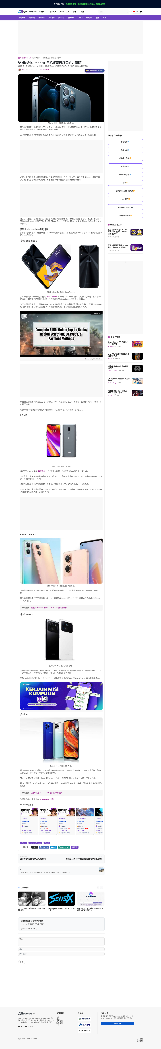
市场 (58, 1017)
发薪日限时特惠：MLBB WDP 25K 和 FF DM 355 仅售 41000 (117, 232)
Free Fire (111, 346)
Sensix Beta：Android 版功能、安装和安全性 (61, 909)
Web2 (47, 843)
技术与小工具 (64, 12)
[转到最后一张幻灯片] (98, 887)
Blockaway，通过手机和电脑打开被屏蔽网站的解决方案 (90, 909)
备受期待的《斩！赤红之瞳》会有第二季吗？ (117, 391)
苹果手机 (41, 471)
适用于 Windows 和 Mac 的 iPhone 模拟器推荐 (48, 608)
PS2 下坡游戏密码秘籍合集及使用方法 (118, 355)
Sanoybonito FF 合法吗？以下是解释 (118, 343)
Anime (110, 395)
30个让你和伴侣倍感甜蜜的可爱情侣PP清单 (31, 909)
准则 (141, 1039)
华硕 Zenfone (51, 297)
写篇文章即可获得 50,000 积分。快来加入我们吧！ (118, 246)
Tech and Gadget (35, 843)
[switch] (141, 11)
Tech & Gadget (44, 69)
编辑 (58, 1019)
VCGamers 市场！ (47, 799)
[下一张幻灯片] (101, 887)
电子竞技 (53, 12)
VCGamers (32, 1039)
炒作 (74, 12)
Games (110, 358)
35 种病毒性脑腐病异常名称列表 (119, 379)
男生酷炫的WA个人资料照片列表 (118, 367)
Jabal (23, 69)
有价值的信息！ (80, 4)
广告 (58, 1025)
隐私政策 (140, 1042)
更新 (82, 12)
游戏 (43, 12)
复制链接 (75, 847)
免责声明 (140, 1040)
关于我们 (59, 1021)
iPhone (23, 843)
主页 (19, 58)
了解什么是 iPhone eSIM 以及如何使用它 (46, 793)
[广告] (80, 37)
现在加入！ (118, 1023)
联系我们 (59, 1023)
